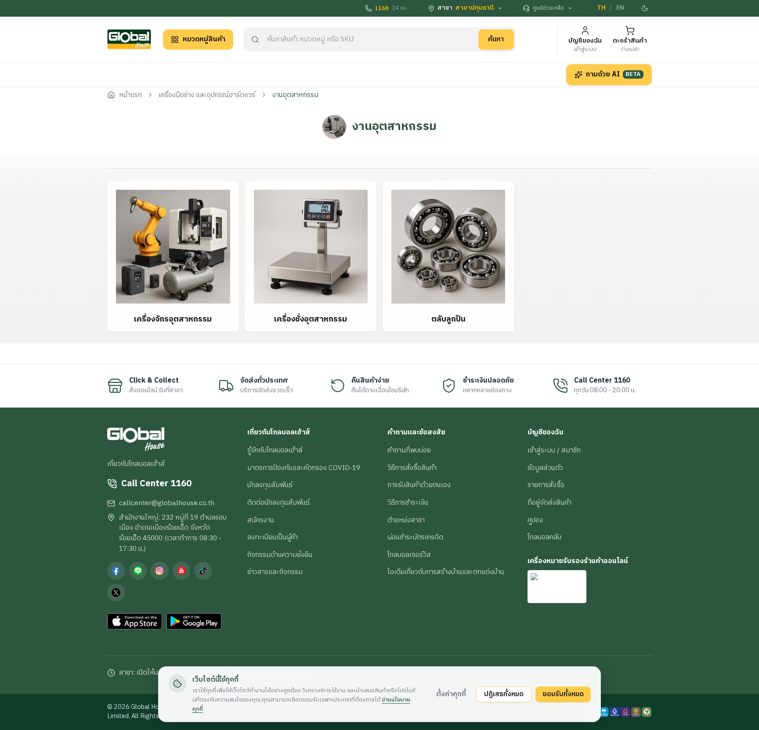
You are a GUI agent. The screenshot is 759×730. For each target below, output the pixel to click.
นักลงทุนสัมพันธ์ (270, 485)
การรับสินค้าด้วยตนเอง (419, 485)
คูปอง (535, 520)
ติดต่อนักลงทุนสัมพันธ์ (278, 502)
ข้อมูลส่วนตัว (545, 467)
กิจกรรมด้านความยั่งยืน (279, 554)
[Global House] (129, 39)
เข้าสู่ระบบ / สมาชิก (554, 450)
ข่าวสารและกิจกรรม (275, 572)
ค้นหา (496, 39)
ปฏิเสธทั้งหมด (504, 694)
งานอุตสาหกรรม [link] (295, 95)
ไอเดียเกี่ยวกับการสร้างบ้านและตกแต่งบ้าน (445, 572)
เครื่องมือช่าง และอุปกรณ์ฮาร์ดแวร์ (207, 95)
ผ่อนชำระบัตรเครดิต (415, 537)
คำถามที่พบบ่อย (409, 450)
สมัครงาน (260, 520)
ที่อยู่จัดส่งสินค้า (549, 502)
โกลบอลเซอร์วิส (409, 554)
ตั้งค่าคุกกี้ (451, 694)
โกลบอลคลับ (544, 537)
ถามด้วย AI (613, 74)
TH (601, 8)
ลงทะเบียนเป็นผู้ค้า (272, 537)
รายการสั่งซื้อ (546, 485)
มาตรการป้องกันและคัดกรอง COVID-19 (303, 467)
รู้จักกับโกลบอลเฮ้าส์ (275, 450)
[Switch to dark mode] (645, 8)
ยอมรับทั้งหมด (563, 694)
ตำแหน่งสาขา (406, 520)
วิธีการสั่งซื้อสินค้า (412, 467)
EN (620, 8)
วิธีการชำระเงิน (407, 502)
